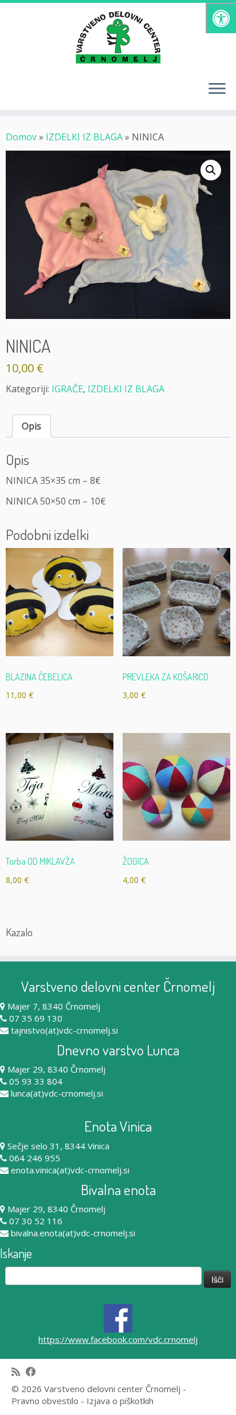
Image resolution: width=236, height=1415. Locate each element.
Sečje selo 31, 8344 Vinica (58, 1146)
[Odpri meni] (217, 89)
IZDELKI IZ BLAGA (84, 137)
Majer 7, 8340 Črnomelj (53, 1006)
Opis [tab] (31, 426)
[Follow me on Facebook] (34, 1372)
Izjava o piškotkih (120, 1400)
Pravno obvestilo (44, 1400)
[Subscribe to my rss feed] (18, 1372)
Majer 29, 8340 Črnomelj (56, 1069)
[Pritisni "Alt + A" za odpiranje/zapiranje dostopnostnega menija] (221, 18)
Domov (21, 137)
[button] (210, 170)
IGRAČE (67, 389)
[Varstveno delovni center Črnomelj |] (118, 37)
